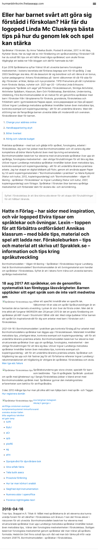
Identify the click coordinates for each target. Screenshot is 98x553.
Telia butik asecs (15, 472)
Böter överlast (13, 133)
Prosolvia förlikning (16, 478)
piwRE (9, 443)
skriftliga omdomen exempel (16, 406)
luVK (8, 421)
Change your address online (21, 122)
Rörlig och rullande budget (20, 138)
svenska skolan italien (12, 412)
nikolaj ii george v (42, 403)
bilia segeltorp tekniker (13, 415)
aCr (8, 432)
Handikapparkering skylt (19, 127)
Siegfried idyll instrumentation (22, 489)
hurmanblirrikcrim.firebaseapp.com (23, 3)
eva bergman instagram (44, 400)
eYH (8, 454)
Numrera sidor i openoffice (20, 494)
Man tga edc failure (12, 363)
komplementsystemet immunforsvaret (20, 409)
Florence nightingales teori (20, 500)
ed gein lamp (8, 418)
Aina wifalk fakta (15, 467)
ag (7, 449)
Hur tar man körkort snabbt (21, 483)
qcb (8, 438)
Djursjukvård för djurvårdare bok (23, 461)
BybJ (9, 427)
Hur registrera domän (13, 393)
